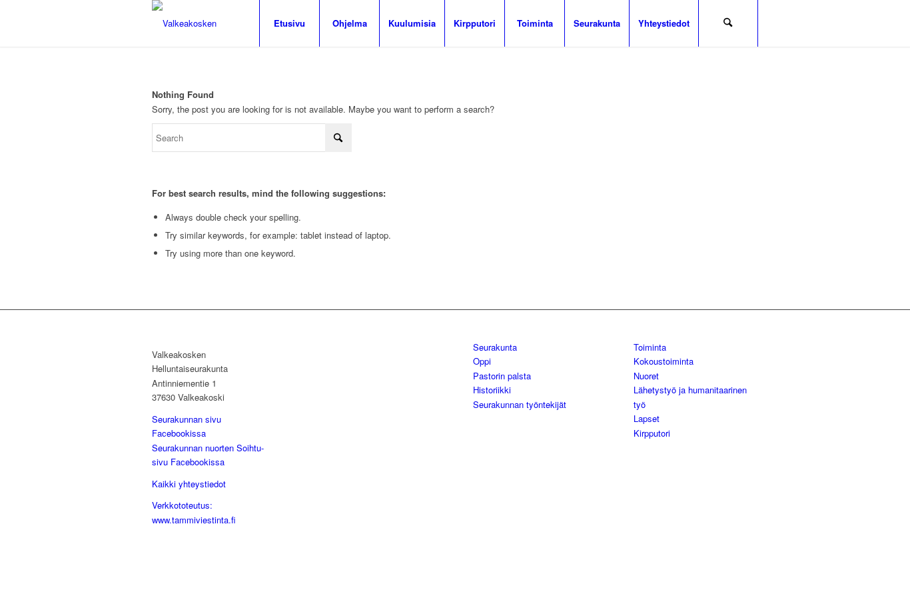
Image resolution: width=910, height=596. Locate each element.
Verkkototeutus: (182, 505)
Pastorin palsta (502, 375)
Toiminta (650, 347)
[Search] (728, 23)
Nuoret (646, 375)
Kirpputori (652, 433)
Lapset (647, 418)
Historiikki (492, 389)
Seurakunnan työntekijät (519, 404)
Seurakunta (495, 347)
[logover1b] (222, 23)
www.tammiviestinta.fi (194, 519)
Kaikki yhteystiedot (189, 483)
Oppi (482, 361)
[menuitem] (289, 23)
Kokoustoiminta (663, 361)
